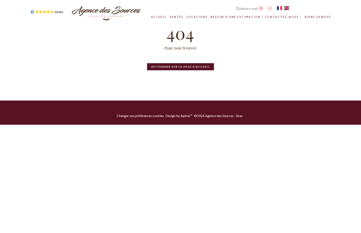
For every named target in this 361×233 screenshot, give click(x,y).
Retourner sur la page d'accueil (180, 66)
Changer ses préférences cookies (140, 116)
